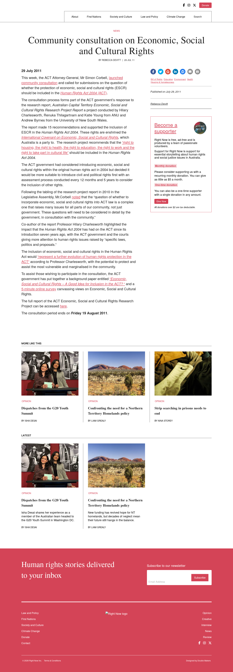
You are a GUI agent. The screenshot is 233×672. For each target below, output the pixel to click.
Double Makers (204, 660)
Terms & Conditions (52, 660)
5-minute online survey (38, 288)
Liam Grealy (98, 420)
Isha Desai (31, 420)
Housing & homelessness (162, 82)
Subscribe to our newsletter (162, 575)
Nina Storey (165, 420)
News (116, 30)
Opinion (26, 401)
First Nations (94, 16)
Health (190, 79)
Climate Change (176, 16)
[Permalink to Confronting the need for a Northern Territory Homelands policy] (116, 375)
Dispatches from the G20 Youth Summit (44, 410)
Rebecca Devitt (111, 60)
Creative (207, 619)
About (74, 16)
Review (207, 637)
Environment (180, 79)
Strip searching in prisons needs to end (180, 410)
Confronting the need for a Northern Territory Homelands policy (115, 410)
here (63, 305)
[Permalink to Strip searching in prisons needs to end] (183, 375)
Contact (25, 643)
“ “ (74, 281)
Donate (205, 5)
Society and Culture (121, 16)
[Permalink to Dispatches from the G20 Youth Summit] (49, 375)
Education (168, 79)
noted (76, 196)
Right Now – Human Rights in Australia (33, 11)
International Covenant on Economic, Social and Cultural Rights (69, 137)
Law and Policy (149, 16)
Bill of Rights (156, 79)
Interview (206, 625)
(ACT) (83, 92)
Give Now (161, 201)
